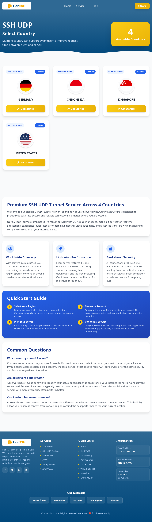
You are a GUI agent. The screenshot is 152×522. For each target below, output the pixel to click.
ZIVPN (45, 459)
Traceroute (85, 464)
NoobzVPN (47, 455)
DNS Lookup (86, 455)
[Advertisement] (76, 181)
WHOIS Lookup (87, 468)
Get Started (27, 108)
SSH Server (47, 446)
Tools (95, 6)
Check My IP (86, 477)
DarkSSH (77, 500)
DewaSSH (114, 500)
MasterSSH (59, 500)
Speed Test (85, 473)
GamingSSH (96, 500)
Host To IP (85, 451)
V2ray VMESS (48, 464)
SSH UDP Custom (50, 451)
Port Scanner (86, 459)
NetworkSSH (39, 500)
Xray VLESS (47, 468)
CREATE (142, 5)
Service (80, 6)
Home (67, 6)
